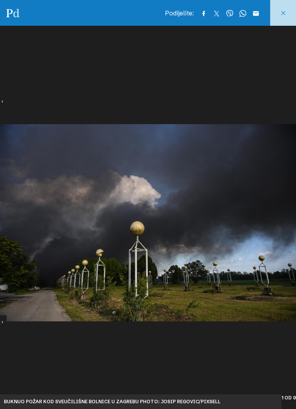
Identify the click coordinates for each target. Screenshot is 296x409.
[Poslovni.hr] (13, 13)
